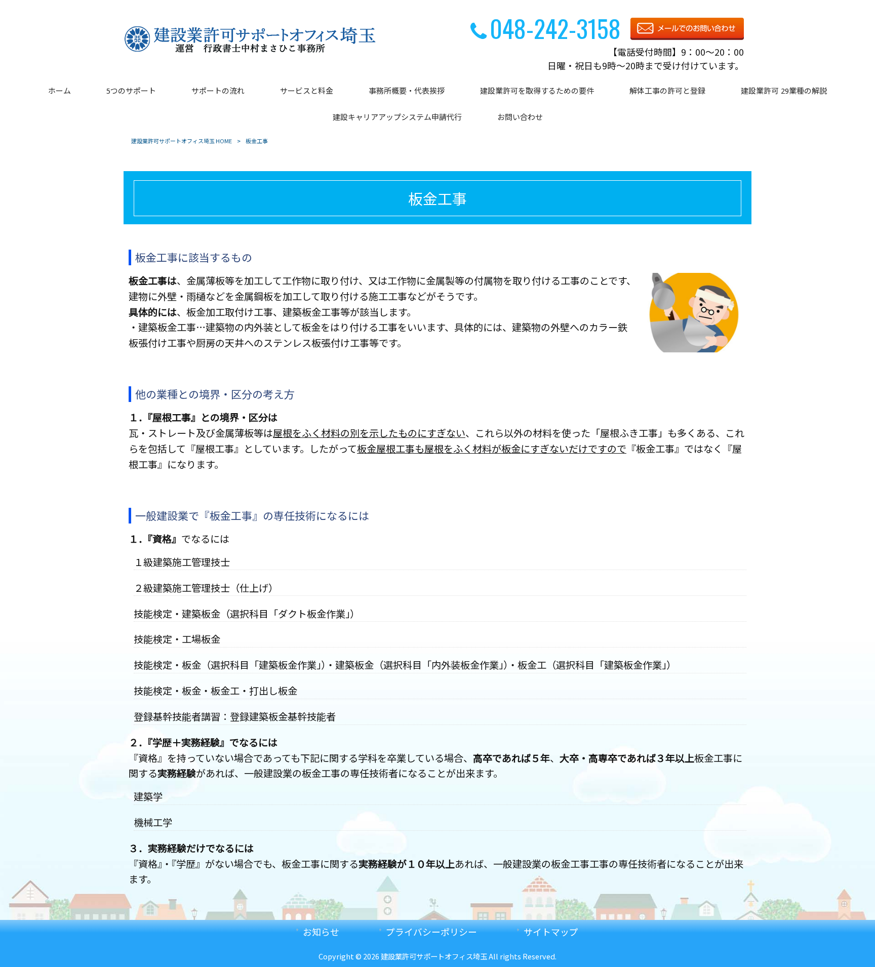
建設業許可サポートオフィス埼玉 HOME (181, 141)
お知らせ (321, 931)
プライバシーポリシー (431, 931)
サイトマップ (551, 931)
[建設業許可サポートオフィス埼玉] (250, 51)
